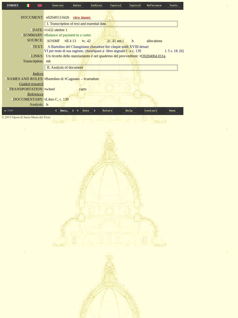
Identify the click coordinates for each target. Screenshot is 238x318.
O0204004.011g (153, 56)
